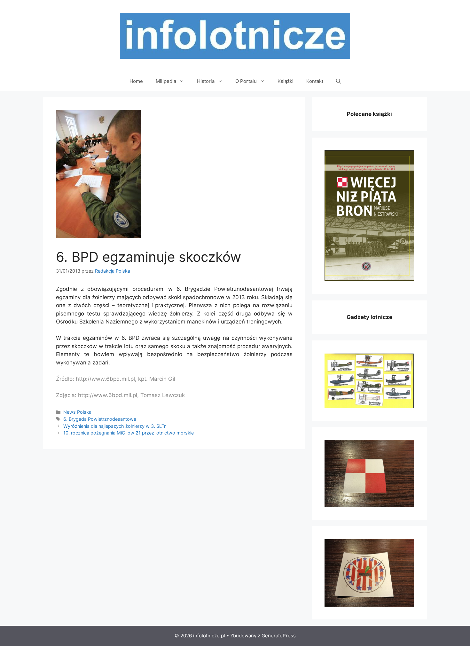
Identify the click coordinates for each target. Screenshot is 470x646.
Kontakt (314, 81)
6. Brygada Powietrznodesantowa (99, 419)
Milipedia (166, 81)
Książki (286, 81)
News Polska (77, 412)
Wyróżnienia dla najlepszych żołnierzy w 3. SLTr (114, 426)
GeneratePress (279, 636)
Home (136, 81)
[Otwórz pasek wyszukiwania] (338, 81)
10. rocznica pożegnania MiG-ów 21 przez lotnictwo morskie (128, 432)
